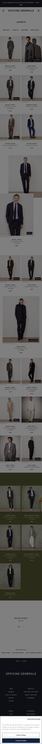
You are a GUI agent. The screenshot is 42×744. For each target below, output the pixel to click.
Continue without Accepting (33, 719)
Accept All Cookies (21, 740)
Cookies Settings (21, 735)
